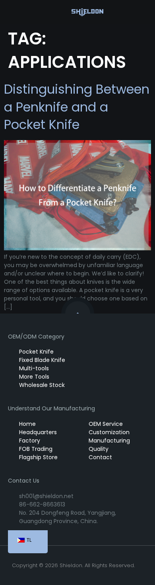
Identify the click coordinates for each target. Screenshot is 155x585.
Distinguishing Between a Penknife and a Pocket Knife (76, 107)
